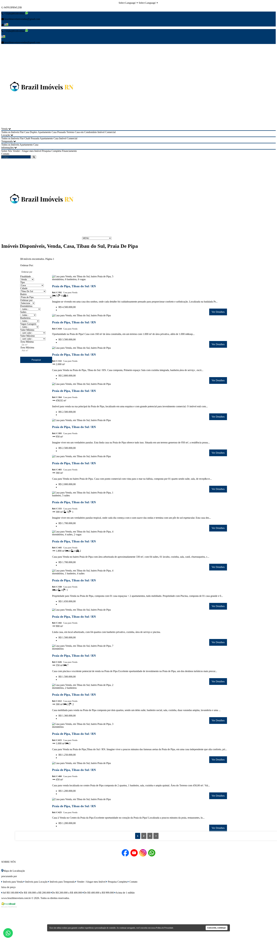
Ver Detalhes (218, 312)
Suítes (23, 312)
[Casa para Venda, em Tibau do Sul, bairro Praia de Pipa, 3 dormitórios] (83, 727)
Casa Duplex (30, 132)
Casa (54, 132)
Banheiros (25, 318)
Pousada (61, 132)
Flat (22, 132)
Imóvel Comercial (106, 132)
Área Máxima (27, 347)
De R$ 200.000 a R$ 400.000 (67, 892)
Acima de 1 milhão (125, 892)
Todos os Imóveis (10, 132)
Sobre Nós (6, 151)
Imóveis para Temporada (62, 881)
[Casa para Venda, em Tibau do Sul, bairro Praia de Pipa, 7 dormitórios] (83, 649)
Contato (5, 153)
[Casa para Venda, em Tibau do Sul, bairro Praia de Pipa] (83, 316)
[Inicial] (41, 126)
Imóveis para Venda (12, 881)
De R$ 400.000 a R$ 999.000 (99, 892)
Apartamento (44, 132)
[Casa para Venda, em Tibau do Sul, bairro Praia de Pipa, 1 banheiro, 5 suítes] (83, 496)
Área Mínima (27, 341)
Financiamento (69, 151)
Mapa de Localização (14, 870)
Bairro (23, 294)
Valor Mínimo (27, 329)
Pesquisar (36, 360)
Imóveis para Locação (36, 881)
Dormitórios (26, 306)
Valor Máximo (27, 335)
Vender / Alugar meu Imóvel (27, 151)
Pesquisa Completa (51, 151)
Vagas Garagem (28, 324)
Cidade (23, 288)
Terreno (70, 132)
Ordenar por (26, 300)
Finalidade (25, 276)
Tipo (22, 282)
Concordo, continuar (216, 928)
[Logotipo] (41, 238)
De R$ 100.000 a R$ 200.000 (35, 892)
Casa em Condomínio (86, 132)
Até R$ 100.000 (10, 892)
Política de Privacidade (164, 928)
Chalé (27, 138)
